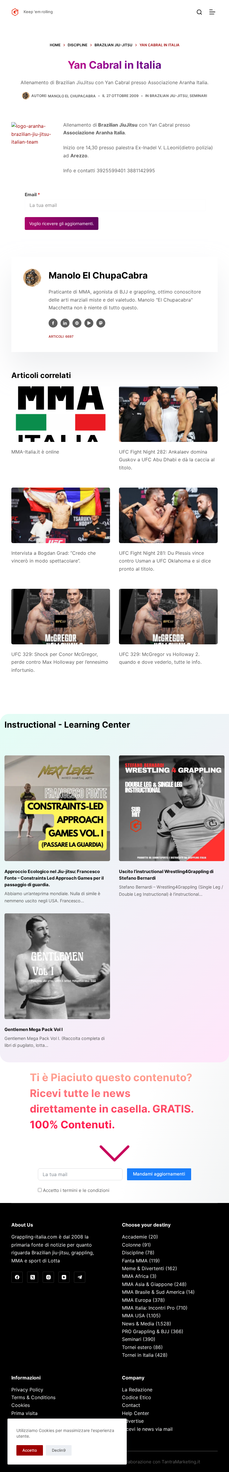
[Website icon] (76, 323)
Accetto (29, 1450)
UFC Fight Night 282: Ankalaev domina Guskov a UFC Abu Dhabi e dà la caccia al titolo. (167, 460)
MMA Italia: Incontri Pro (148, 1308)
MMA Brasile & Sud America (153, 1292)
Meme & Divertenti (143, 1268)
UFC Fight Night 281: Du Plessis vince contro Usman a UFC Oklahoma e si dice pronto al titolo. (165, 561)
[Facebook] (17, 1277)
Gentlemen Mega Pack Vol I (33, 1029)
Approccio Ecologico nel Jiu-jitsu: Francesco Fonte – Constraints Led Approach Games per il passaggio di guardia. (54, 878)
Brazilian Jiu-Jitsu (169, 95)
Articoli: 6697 (61, 336)
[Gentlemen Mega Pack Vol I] (57, 966)
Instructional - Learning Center (67, 725)
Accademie (134, 1237)
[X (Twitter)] (32, 1277)
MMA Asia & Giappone (147, 1284)
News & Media (138, 1324)
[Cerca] (199, 12)
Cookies (20, 1405)
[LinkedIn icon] (65, 323)
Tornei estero (137, 1347)
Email (32, 194)
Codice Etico (136, 1397)
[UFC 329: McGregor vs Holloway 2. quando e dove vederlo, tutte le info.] (168, 616)
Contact (131, 1405)
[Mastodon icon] (100, 323)
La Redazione (137, 1390)
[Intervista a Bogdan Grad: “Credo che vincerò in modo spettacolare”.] (60, 515)
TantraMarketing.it (181, 1462)
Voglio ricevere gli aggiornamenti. (61, 223)
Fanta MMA (135, 1261)
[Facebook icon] (53, 323)
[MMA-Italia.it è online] (60, 414)
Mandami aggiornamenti (159, 1174)
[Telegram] (79, 1277)
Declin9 (59, 1450)
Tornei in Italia (138, 1355)
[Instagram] (48, 1277)
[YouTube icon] (88, 323)
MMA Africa (135, 1276)
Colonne (131, 1245)
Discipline (133, 1253)
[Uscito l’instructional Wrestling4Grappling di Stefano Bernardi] (172, 808)
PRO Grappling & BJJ (145, 1331)
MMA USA (133, 1316)
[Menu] (213, 12)
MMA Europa (136, 1300)
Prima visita (24, 1413)
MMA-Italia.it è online (35, 452)
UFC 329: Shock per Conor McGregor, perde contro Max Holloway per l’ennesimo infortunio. (59, 662)
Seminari (198, 95)
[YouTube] (64, 1277)
